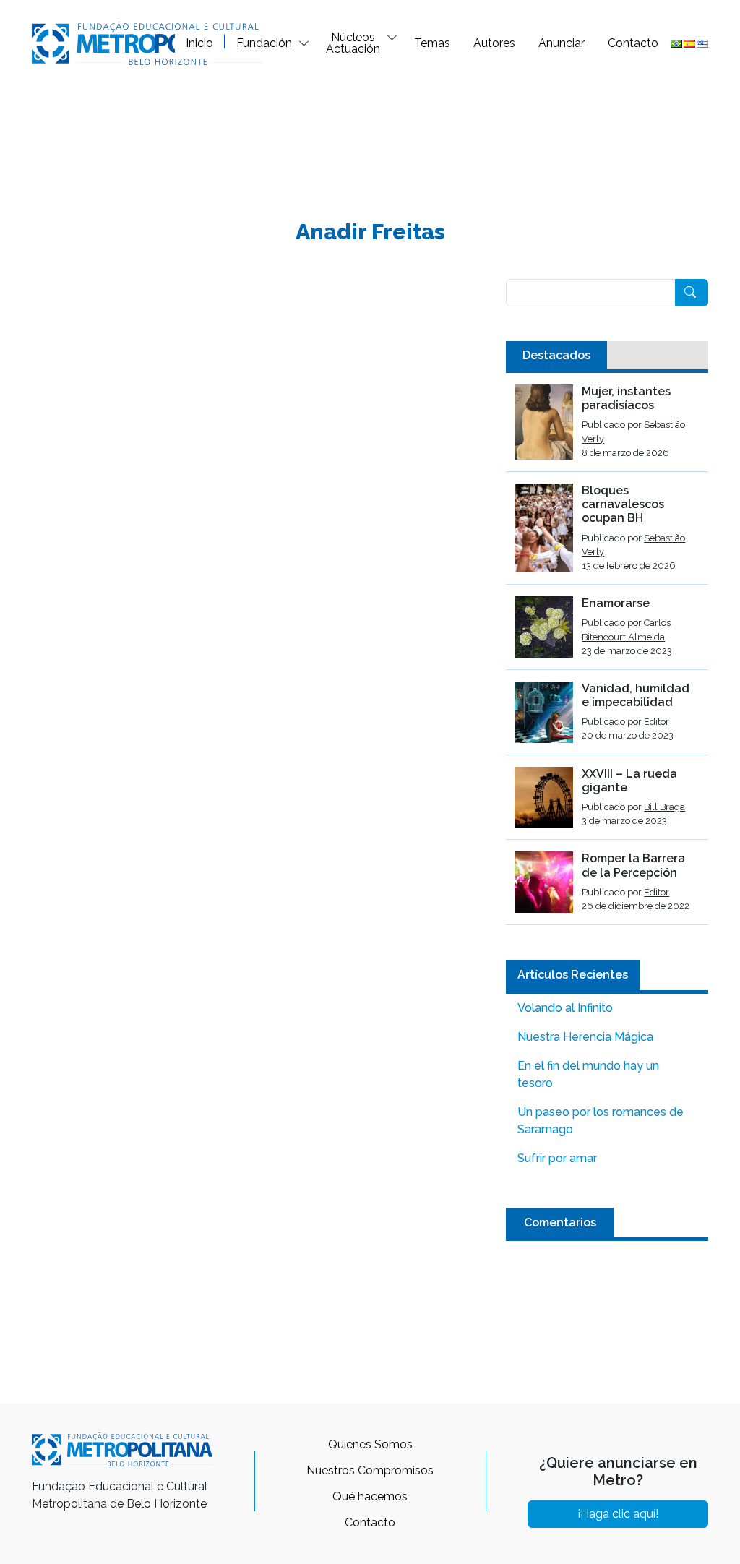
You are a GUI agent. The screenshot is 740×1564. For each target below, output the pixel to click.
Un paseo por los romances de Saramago (600, 1120)
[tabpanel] (607, 654)
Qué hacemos (370, 1496)
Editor (656, 721)
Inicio (199, 43)
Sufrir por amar (557, 1158)
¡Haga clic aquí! (617, 1514)
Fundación (264, 43)
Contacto (633, 43)
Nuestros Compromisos (370, 1470)
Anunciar (561, 43)
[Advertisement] (370, 134)
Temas (432, 43)
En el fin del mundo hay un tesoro (588, 1074)
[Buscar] (691, 292)
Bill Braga (664, 807)
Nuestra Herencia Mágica (585, 1037)
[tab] (556, 355)
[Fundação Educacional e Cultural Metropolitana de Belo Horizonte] (147, 42)
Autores (494, 43)
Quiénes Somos (370, 1444)
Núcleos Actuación (353, 43)
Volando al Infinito (565, 1008)
